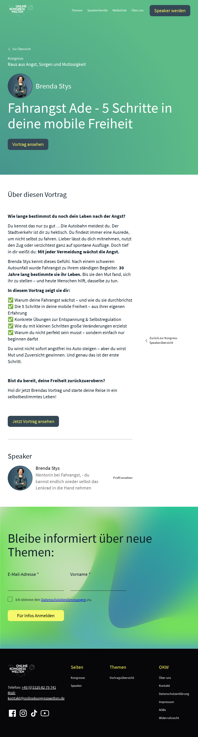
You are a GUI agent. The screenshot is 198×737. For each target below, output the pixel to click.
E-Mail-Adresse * (23, 574)
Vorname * (80, 574)
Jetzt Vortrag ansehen (33, 421)
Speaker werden (170, 11)
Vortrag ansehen (28, 144)
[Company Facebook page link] (11, 712)
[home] (20, 11)
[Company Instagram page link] (22, 712)
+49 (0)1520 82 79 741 (39, 687)
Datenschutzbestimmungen (63, 599)
